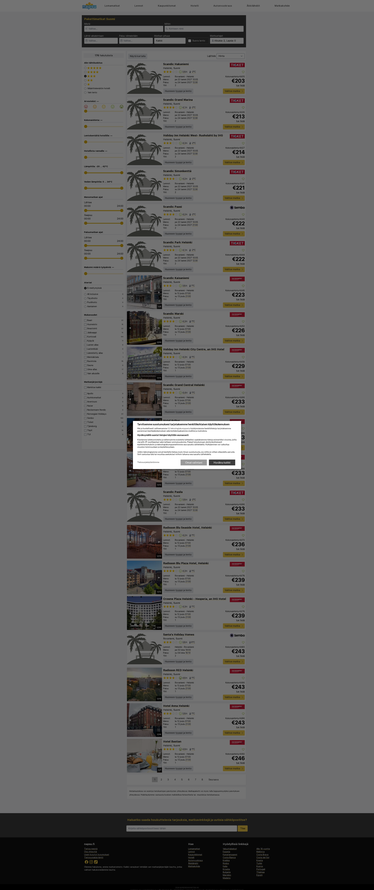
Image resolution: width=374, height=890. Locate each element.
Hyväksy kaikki (222, 462)
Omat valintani (193, 462)
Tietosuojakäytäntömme (148, 462)
